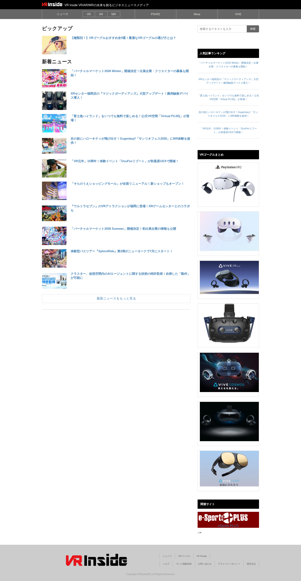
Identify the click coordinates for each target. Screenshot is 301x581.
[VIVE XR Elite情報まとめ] (229, 277)
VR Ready (202, 556)
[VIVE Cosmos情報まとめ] (229, 372)
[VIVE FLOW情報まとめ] (229, 468)
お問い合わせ (205, 564)
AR (101, 14)
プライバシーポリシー (229, 564)
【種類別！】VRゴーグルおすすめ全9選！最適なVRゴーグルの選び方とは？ (123, 38)
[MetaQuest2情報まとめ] (229, 231)
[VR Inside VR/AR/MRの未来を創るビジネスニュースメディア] (52, 4)
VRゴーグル (184, 556)
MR (113, 14)
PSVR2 (155, 14)
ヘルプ (166, 564)
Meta (197, 14)
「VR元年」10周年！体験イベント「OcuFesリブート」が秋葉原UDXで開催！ (125, 161)
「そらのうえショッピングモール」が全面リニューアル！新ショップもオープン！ (127, 183)
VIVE (238, 14)
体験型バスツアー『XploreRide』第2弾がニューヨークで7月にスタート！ (122, 251)
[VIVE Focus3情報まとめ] (229, 421)
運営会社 (251, 564)
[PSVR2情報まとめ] (229, 182)
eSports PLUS (228, 526)
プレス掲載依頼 (184, 564)
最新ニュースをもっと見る (116, 298)
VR (89, 14)
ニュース (62, 14)
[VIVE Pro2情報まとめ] (229, 323)
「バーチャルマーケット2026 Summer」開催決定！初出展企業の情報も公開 (123, 228)
